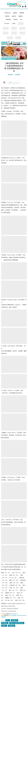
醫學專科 (7, 16)
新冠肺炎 (15, 19)
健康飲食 (21, 16)
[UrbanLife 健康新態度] (14, 4)
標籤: (3, 620)
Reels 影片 (6, 23)
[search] (25, 5)
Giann (10, 82)
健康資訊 (15, 12)
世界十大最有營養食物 (16, 623)
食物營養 (17, 74)
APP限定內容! (7, 12)
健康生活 (14, 16)
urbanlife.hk (15, 614)
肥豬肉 (4, 625)
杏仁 (7, 620)
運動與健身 (8, 19)
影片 (21, 19)
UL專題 (13, 23)
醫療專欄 (22, 12)
